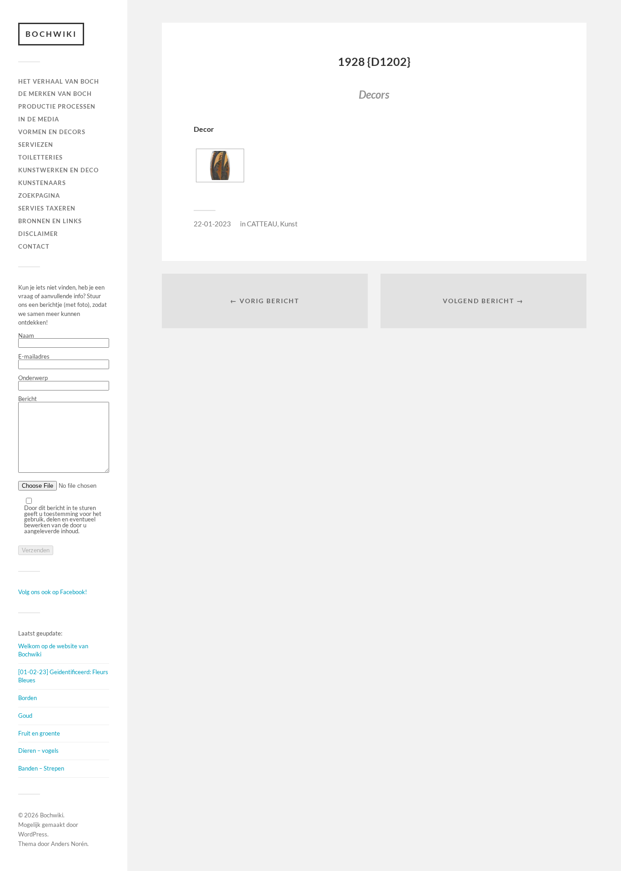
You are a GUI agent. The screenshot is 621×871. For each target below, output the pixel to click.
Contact (34, 246)
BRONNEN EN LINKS (50, 221)
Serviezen (35, 144)
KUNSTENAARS (42, 182)
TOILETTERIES (40, 157)
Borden (27, 697)
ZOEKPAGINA (39, 195)
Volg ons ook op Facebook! (52, 592)
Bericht (27, 399)
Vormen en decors (51, 131)
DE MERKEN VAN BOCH (55, 93)
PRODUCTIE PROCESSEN (56, 106)
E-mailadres (34, 357)
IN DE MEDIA (38, 119)
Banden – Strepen (41, 768)
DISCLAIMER (38, 233)
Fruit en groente (39, 733)
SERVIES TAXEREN (46, 208)
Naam (26, 336)
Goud (25, 715)
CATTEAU (262, 224)
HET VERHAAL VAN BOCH (58, 81)
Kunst (289, 224)
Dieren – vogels (38, 750)
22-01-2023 (212, 224)
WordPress (32, 834)
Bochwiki (51, 34)
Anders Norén (69, 843)
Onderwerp (33, 378)
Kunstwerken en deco (58, 170)
